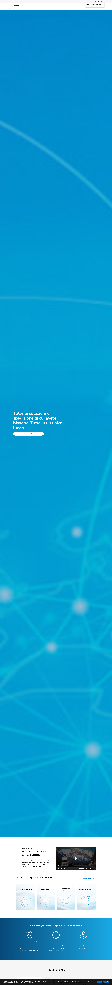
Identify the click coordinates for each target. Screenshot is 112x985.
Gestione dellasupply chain (66, 889)
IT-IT (102, 1)
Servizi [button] (23, 5)
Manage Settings (91, 981)
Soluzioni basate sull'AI (85, 889)
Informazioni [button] (37, 5)
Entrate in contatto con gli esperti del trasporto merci (28, 433)
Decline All (106, 981)
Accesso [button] (95, 1)
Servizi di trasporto (25, 889)
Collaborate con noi (88, 878)
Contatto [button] (45, 5)
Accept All (100, 981)
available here (89, 5)
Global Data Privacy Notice (57, 981)
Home (10, 8)
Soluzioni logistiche (45, 889)
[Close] (102, 4)
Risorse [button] (29, 5)
